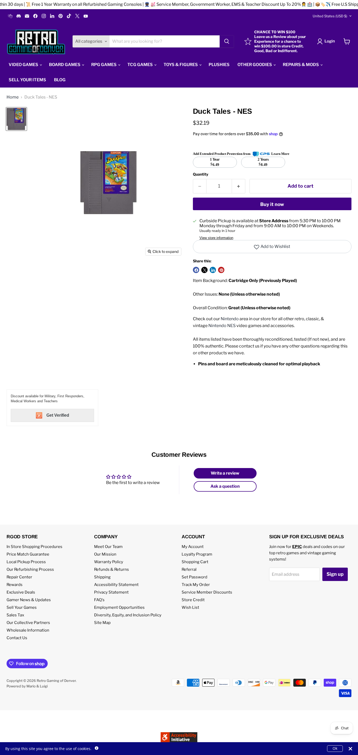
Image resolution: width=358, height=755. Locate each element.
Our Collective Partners (28, 622)
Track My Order (196, 584)
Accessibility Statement (116, 584)
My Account (193, 546)
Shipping (102, 577)
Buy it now (272, 204)
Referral (189, 569)
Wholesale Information (28, 630)
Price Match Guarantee (28, 554)
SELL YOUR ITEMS (27, 79)
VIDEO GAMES (24, 64)
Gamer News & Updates (29, 600)
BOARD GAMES (65, 64)
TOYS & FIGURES (181, 64)
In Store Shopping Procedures (34, 546)
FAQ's (99, 600)
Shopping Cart (195, 562)
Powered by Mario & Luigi (27, 686)
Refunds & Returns (111, 569)
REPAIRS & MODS (301, 64)
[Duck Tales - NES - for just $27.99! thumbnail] (16, 119)
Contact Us (17, 637)
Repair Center (19, 577)
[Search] (227, 41)
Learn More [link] (280, 154)
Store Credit (193, 600)
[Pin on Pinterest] (221, 270)
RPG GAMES (104, 64)
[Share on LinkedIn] (213, 270)
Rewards (15, 584)
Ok (335, 748)
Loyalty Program (197, 554)
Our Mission (105, 554)
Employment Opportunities (119, 607)
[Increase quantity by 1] (238, 186)
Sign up (335, 574)
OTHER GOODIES (255, 64)
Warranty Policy (108, 562)
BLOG (60, 79)
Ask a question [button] (225, 486)
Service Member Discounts (207, 592)
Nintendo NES (222, 325)
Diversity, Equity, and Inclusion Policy (127, 615)
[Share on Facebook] (196, 270)
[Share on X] (204, 270)
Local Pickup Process (26, 562)
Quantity (200, 174)
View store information (216, 238)
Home (13, 97)
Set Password (194, 577)
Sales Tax (15, 615)
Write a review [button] (225, 473)
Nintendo (230, 318)
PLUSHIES (219, 64)
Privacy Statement (111, 592)
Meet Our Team (108, 546)
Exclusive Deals (21, 592)
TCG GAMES (140, 64)
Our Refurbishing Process (30, 569)
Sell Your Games (22, 607)
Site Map (102, 622)
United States (330, 16)
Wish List (190, 607)
